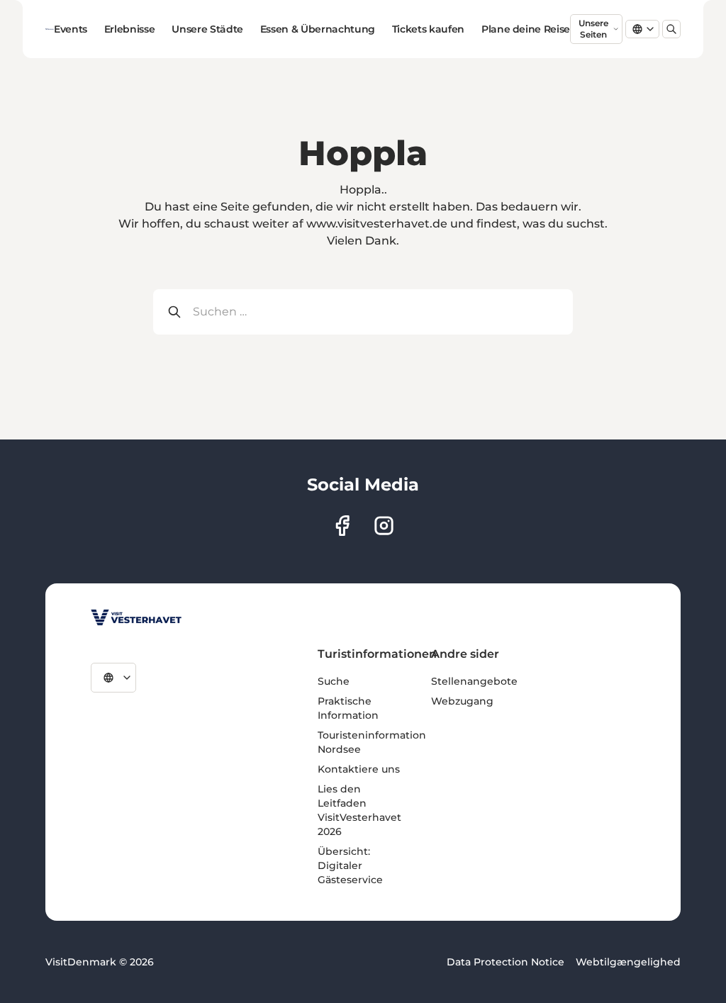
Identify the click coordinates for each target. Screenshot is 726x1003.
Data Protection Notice (505, 962)
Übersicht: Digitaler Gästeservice (350, 865)
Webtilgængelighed (628, 962)
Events (70, 29)
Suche (334, 681)
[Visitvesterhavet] (136, 617)
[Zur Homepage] (49, 29)
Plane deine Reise (525, 29)
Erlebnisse (129, 29)
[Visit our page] (342, 525)
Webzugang (462, 701)
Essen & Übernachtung (317, 29)
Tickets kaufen (428, 29)
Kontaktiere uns (359, 769)
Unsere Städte (207, 29)
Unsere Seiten (593, 29)
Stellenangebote (474, 681)
